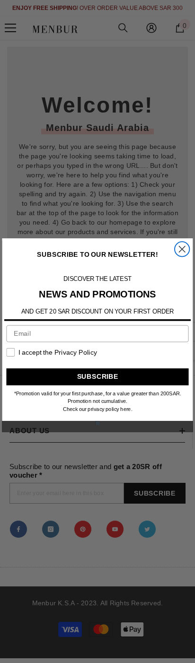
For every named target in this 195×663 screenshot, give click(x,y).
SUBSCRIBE (97, 376)
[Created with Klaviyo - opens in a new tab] (98, 423)
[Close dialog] (182, 249)
